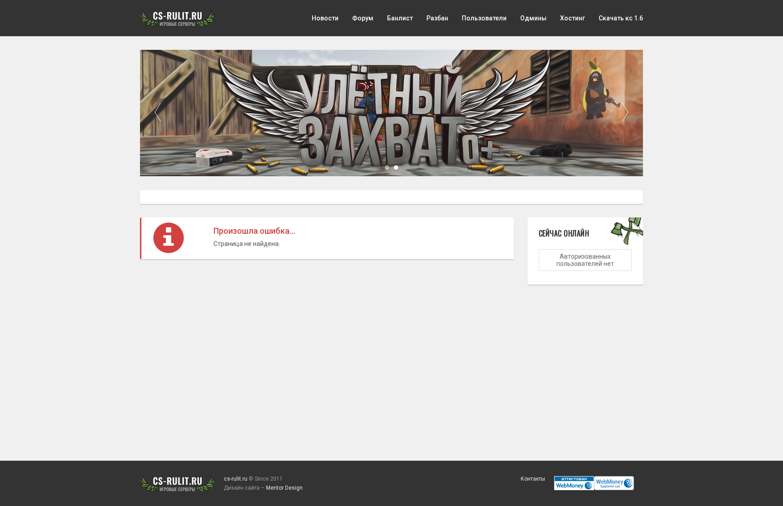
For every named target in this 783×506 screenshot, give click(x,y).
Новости (325, 18)
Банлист (400, 18)
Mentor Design (284, 488)
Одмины (533, 18)
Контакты (533, 479)
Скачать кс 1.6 (621, 18)
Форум (362, 18)
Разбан (437, 18)
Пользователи (484, 18)
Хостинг (572, 18)
